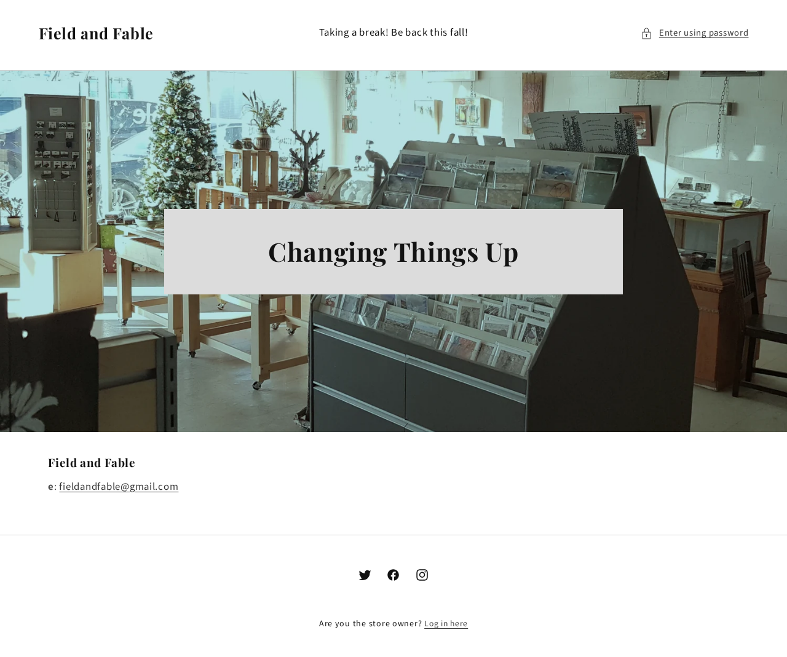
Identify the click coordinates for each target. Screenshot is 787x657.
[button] (694, 33)
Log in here (446, 623)
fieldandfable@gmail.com (118, 486)
